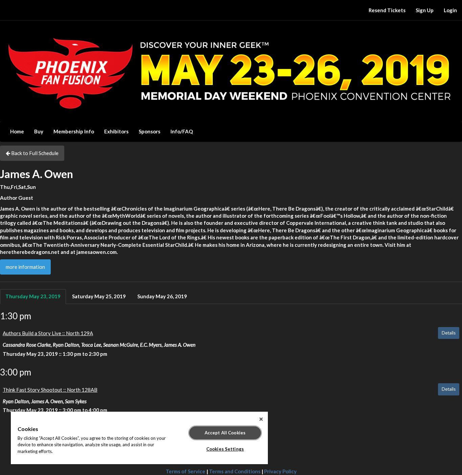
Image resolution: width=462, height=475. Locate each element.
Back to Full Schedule (34, 153)
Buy (38, 131)
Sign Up (425, 10)
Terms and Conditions (234, 471)
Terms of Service (185, 471)
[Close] (261, 419)
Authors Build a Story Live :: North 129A (48, 333)
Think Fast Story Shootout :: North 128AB (50, 390)
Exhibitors (116, 131)
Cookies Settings (225, 449)
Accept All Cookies (225, 432)
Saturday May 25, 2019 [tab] (99, 296)
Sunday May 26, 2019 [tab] (162, 296)
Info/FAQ (181, 131)
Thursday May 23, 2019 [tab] (33, 296)
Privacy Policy (280, 471)
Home (17, 131)
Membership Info (73, 131)
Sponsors (149, 131)
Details (449, 333)
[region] (139, 438)
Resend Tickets (387, 10)
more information (25, 267)
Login (450, 10)
